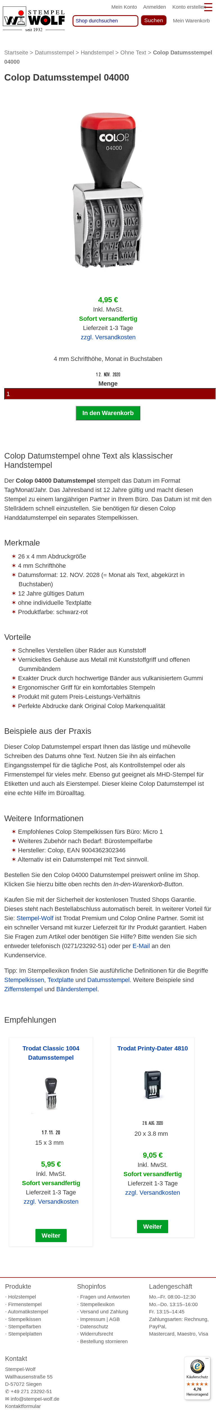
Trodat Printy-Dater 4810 (152, 1048)
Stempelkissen (24, 979)
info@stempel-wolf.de (35, 1399)
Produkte (18, 1286)
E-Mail (141, 945)
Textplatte (61, 979)
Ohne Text (133, 52)
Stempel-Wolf (35, 918)
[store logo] (34, 21)
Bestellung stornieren (104, 1341)
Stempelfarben (24, 1326)
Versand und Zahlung (104, 1312)
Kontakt (16, 1358)
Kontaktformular (23, 1406)
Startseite (16, 52)
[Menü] (207, 1359)
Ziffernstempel (23, 989)
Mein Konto (124, 7)
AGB (114, 1319)
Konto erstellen (189, 7)
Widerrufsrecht (96, 1334)
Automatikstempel (28, 1312)
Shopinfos (91, 1286)
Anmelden (154, 7)
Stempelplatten (25, 1334)
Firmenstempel (25, 1304)
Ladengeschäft (170, 1286)
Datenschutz (94, 1326)
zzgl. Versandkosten (108, 337)
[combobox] (106, 21)
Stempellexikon (97, 1304)
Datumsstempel (54, 52)
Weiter (51, 1235)
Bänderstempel (76, 989)
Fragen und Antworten (105, 1297)
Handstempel (97, 52)
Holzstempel (22, 1297)
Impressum (92, 1319)
